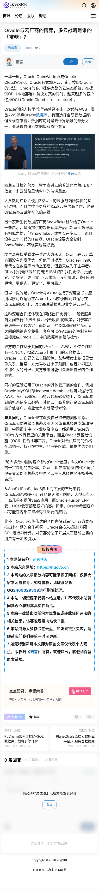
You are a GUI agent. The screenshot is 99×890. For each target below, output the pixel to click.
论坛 (19, 15)
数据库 (12, 48)
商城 (7, 15)
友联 (31, 15)
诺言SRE (62, 860)
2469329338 (26, 590)
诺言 (34, 651)
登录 (49, 805)
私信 (88, 62)
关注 (72, 62)
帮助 (43, 15)
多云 (70, 173)
